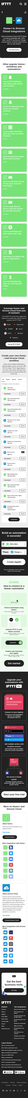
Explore (4, 1007)
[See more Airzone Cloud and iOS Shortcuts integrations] (8, 932)
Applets (4, 1014)
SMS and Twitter (18, 1025)
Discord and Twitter (19, 1038)
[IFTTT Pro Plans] (22, 452)
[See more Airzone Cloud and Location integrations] (8, 961)
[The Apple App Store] (8, 1072)
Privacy (14, 1085)
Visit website (6, 832)
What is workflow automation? (10, 1052)
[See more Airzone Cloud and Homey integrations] (8, 943)
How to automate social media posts (11, 1064)
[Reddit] (25, 1091)
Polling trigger (12, 389)
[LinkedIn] (7, 1091)
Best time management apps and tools (12, 1050)
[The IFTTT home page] (6, 3)
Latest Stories (7, 1043)
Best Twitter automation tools (9, 1047)
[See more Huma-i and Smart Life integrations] (8, 876)
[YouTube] (14, 1091)
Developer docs (6, 1028)
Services (4, 1009)
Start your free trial (14, 794)
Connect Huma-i (10, 837)
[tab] (3, 379)
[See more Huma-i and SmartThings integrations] (8, 870)
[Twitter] (17, 1091)
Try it (22, 393)
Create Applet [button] (14, 562)
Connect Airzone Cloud (12, 920)
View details (7, 393)
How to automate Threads (8, 1062)
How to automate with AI (8, 1045)
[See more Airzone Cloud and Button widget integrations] (8, 938)
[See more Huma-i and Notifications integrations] (8, 853)
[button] (25, 4)
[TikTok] (21, 1091)
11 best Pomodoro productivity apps (11, 1060)
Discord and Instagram (20, 1009)
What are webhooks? (7, 1057)
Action (10, 421)
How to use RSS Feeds (8, 1055)
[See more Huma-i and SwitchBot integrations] (8, 864)
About (20, 1085)
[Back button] (2, 12)
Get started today (14, 49)
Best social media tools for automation (12, 1067)
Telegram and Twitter (19, 1036)
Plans (3, 1026)
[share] (25, 12)
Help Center (5, 1019)
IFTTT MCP (4, 1016)
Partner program (21, 1082)
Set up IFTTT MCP (14, 344)
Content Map (5, 1021)
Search (3, 1023)
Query (10, 454)
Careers (12, 1082)
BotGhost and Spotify (20, 1023)
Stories (3, 1011)
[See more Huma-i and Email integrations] (8, 859)
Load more (14, 519)
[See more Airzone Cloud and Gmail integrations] (8, 949)
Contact (8, 1085)
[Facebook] (3, 1091)
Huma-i (7, 28)
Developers (5, 1082)
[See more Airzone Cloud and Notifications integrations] (8, 955)
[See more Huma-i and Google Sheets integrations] (8, 847)
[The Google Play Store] (20, 1072)
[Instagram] (10, 1091)
